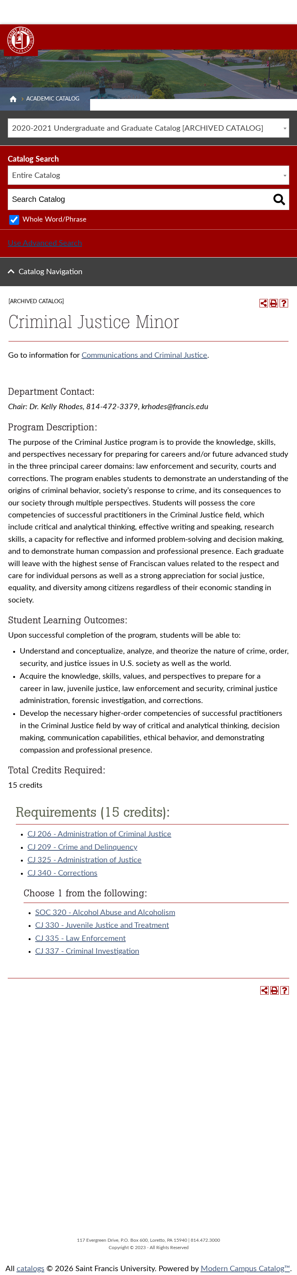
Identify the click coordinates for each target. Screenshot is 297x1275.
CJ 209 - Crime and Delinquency (82, 847)
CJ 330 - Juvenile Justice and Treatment (102, 925)
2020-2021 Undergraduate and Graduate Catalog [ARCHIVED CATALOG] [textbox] (137, 128)
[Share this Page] (263, 303)
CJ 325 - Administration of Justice (84, 860)
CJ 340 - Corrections (62, 873)
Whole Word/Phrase (54, 219)
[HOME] (13, 99)
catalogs (30, 1269)
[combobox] (148, 128)
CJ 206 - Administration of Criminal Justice (99, 834)
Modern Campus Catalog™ (245, 1269)
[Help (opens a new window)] (284, 303)
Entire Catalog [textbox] (36, 175)
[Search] (279, 199)
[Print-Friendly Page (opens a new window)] (274, 303)
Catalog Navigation (50, 272)
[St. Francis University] (21, 40)
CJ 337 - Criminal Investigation (87, 951)
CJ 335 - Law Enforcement (80, 938)
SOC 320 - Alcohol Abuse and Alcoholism (105, 913)
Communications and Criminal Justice (144, 355)
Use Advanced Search (45, 243)
